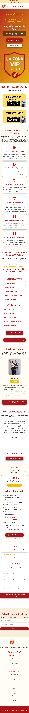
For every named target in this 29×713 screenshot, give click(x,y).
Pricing (14, 682)
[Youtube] (14, 652)
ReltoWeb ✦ (24, 710)
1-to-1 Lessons (14, 663)
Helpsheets (14, 668)
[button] (22, 6)
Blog (14, 691)
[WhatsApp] (17, 652)
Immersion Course (14, 661)
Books (14, 693)
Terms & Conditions (22, 708)
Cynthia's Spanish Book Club (14, 698)
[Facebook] (9, 652)
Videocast (14, 658)
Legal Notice (5, 708)
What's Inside (14, 674)
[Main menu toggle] (26, 6)
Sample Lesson (14, 677)
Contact (14, 700)
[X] (11, 652)
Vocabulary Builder (14, 695)
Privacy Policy (13, 708)
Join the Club (14, 679)
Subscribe (14, 629)
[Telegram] (20, 652)
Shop (14, 665)
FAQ (15, 684)
